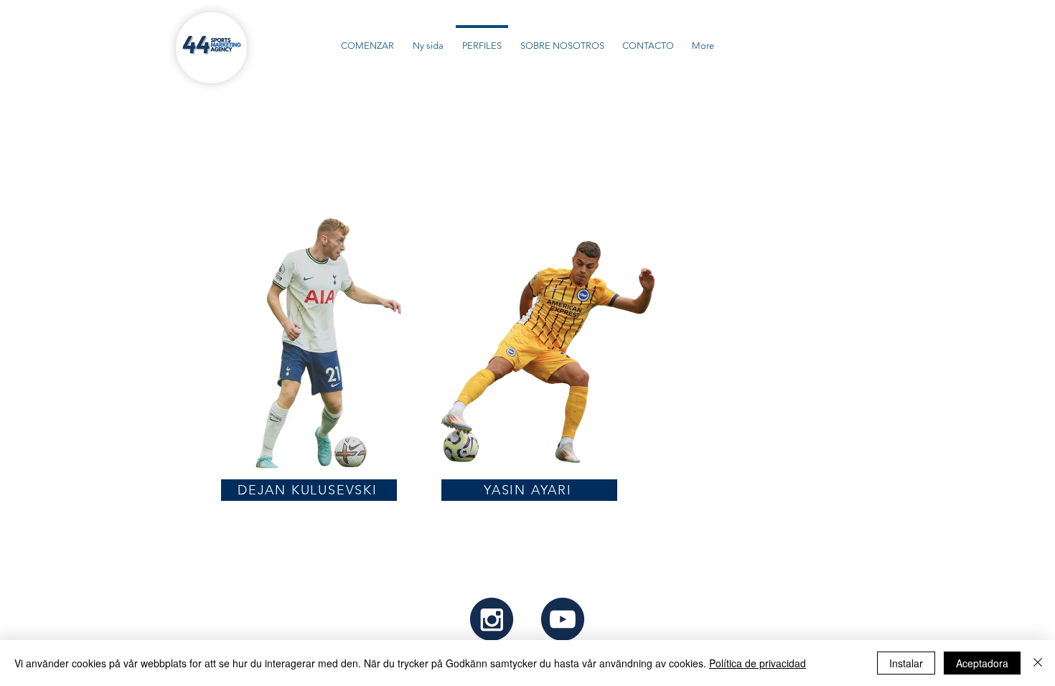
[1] (491, 619)
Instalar (906, 663)
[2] (563, 619)
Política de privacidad (757, 663)
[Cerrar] (1037, 663)
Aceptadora (982, 663)
